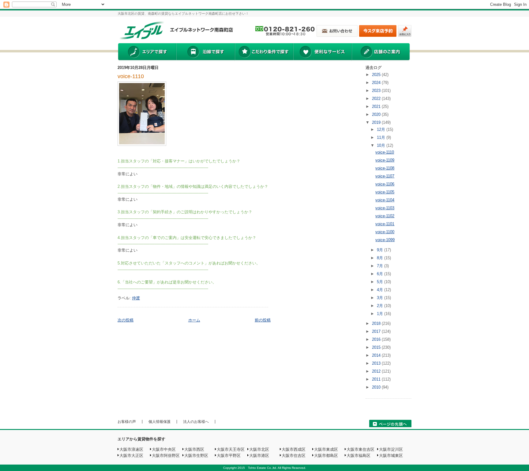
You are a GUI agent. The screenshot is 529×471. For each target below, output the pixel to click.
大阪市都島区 (326, 455)
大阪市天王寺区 (231, 449)
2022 (377, 98)
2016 (377, 339)
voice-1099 (385, 239)
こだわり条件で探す (263, 52)
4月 (380, 289)
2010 (377, 387)
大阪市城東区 (391, 455)
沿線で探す (205, 52)
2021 (377, 106)
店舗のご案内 (380, 52)
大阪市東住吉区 (360, 449)
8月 (380, 258)
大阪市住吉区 (294, 455)
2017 (377, 331)
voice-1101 (384, 224)
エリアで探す (147, 52)
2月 (380, 305)
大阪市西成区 (294, 449)
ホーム (194, 320)
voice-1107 (384, 176)
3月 (380, 297)
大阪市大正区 (131, 455)
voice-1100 (384, 232)
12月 (381, 129)
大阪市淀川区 (391, 449)
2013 (377, 363)
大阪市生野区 (196, 455)
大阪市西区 (194, 449)
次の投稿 (125, 320)
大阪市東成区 (326, 449)
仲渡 (136, 298)
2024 (377, 82)
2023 (377, 90)
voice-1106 (384, 184)
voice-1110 (131, 76)
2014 (377, 355)
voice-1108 (384, 168)
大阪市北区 (259, 449)
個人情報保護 (159, 422)
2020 (377, 114)
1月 (380, 313)
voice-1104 (384, 200)
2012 (377, 371)
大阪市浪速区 (131, 449)
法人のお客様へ (196, 422)
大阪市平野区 (229, 455)
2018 (377, 323)
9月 (380, 250)
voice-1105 (384, 192)
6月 (380, 274)
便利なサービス (322, 52)
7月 (380, 266)
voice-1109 (384, 160)
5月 (380, 281)
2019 (377, 122)
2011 (377, 379)
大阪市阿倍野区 (166, 455)
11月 (381, 137)
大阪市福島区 (358, 455)
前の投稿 (263, 320)
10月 (381, 145)
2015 (377, 347)
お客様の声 (127, 422)
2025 (377, 74)
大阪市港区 (259, 455)
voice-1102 (384, 216)
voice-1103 (384, 208)
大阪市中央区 (164, 449)
